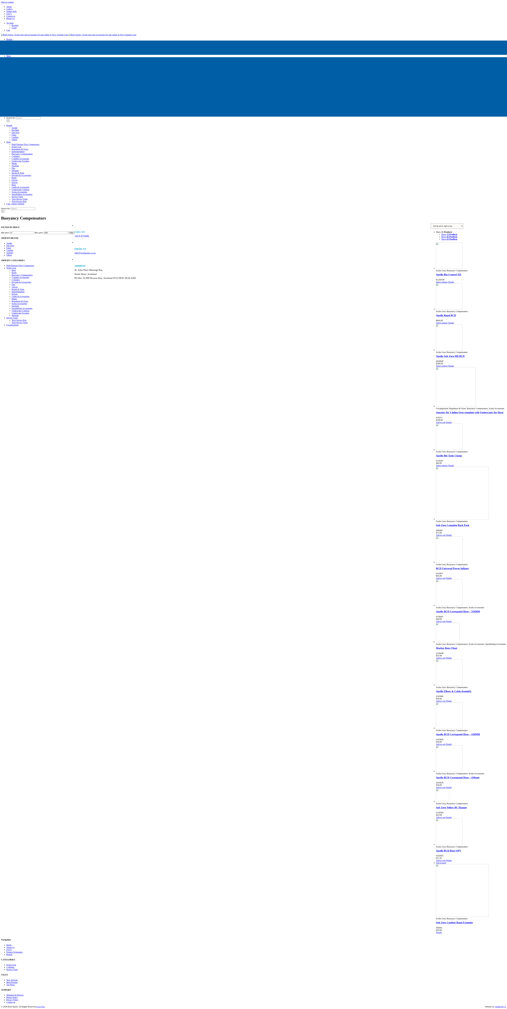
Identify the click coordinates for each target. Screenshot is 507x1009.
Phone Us (10, 18)
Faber (8, 248)
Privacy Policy (12, 1000)
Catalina (9, 250)
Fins (13, 284)
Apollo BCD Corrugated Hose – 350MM (458, 611)
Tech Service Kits (19, 320)
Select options (442, 282)
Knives (15, 294)
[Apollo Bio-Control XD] (471, 256)
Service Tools (12, 318)
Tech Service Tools (20, 322)
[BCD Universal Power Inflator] (471, 549)
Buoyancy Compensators (22, 275)
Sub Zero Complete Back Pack (452, 525)
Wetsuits (15, 315)
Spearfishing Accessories (22, 308)
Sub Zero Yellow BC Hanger (451, 807)
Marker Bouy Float (446, 648)
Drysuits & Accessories (21, 282)
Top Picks (10, 985)
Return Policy (12, 997)
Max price (39, 233)
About (9, 7)
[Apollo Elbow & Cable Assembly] (471, 672)
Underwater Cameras (20, 311)
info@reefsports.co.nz (85, 253)
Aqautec (9, 253)
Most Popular (12, 982)
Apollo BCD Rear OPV (448, 850)
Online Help (11, 11)
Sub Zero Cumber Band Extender (454, 922)
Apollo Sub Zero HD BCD (450, 356)
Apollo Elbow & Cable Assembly (453, 691)
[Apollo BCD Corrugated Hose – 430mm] (471, 758)
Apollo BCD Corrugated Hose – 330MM (458, 734)
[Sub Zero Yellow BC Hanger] (471, 795)
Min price (5, 233)
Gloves (15, 287)
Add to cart (440, 422)
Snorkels (15, 306)
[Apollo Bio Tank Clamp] (471, 437)
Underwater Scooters (20, 313)
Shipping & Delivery (15, 995)
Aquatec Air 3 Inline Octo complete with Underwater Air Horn (469, 412)
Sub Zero (10, 245)
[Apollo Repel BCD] (471, 296)
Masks (14, 299)
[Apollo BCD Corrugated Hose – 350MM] (471, 592)
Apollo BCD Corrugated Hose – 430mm (457, 777)
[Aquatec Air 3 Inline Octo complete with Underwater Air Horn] (471, 387)
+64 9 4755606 (81, 236)
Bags (14, 270)
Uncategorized (12, 325)
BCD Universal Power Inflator (452, 568)
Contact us (10, 16)
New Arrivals (12, 980)
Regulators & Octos (20, 301)
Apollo (9, 243)
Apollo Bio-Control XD (448, 274)
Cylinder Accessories (20, 277)
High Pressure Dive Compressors (20, 265)
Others (9, 255)
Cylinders (16, 280)
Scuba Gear (11, 268)
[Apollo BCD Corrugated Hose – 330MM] (471, 715)
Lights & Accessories (20, 296)
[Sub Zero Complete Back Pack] (471, 493)
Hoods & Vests (18, 289)
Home (8, 945)
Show (449, 234)
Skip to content (7, 2)
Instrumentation (18, 292)
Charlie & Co (500, 1007)
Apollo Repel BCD (446, 315)
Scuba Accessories (19, 303)
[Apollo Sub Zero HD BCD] (471, 337)
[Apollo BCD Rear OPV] (471, 832)
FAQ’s (9, 14)
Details (451, 282)
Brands (9, 954)
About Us (10, 947)
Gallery (9, 9)
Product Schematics (14, 952)
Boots (14, 273)
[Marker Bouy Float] (471, 633)
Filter (71, 233)
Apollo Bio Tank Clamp (449, 455)
